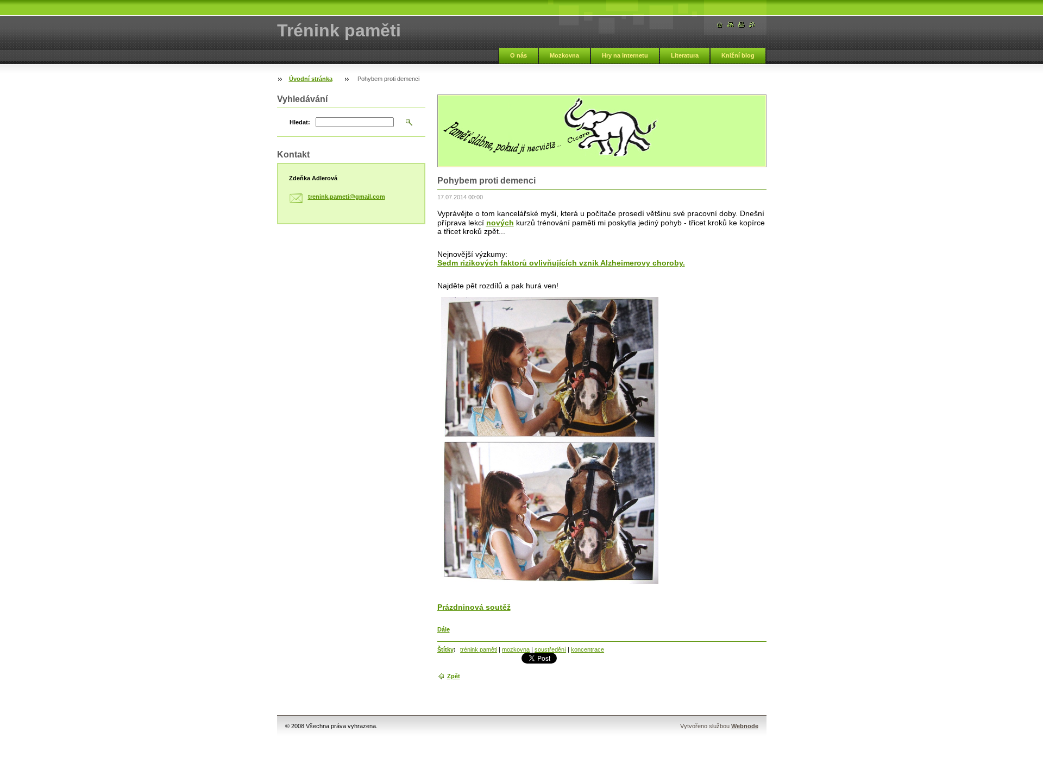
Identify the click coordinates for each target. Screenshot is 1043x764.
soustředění (550, 649)
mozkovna (516, 649)
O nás (518, 55)
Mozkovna (564, 55)
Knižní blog (738, 55)
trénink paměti (478, 649)
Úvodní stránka (310, 78)
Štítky (445, 649)
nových (500, 222)
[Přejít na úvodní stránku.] (720, 25)
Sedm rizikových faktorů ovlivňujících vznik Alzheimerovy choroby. (561, 262)
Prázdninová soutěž (474, 607)
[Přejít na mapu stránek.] (730, 25)
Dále (443, 629)
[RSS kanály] (752, 25)
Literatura (685, 55)
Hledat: (300, 122)
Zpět (453, 676)
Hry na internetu (625, 55)
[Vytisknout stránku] (741, 25)
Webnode (744, 726)
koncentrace (587, 649)
